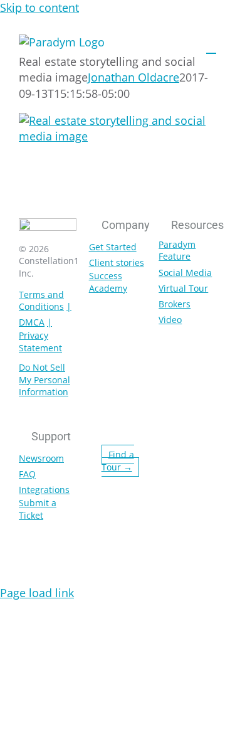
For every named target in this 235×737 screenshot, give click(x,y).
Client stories (116, 262)
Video (170, 320)
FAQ (27, 474)
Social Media (185, 272)
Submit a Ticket (37, 509)
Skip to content (39, 7)
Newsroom (41, 458)
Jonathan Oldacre (133, 77)
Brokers (175, 304)
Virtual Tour (183, 288)
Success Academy (108, 282)
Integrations (44, 490)
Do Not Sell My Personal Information (44, 379)
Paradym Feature (177, 250)
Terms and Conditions (41, 301)
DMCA (31, 322)
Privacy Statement (40, 341)
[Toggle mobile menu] (211, 47)
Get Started (113, 247)
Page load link (37, 592)
